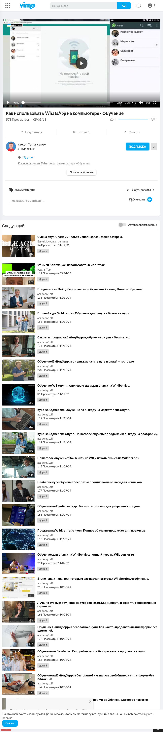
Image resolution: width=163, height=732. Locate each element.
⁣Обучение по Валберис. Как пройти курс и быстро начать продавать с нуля (91, 651)
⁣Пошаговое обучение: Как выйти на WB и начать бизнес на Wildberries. (88, 458)
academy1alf (45, 293)
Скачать (134, 132)
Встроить (84, 132)
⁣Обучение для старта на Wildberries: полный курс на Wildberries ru (85, 554)
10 (134, 103)
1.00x (128, 103)
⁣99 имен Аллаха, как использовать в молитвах (71, 265)
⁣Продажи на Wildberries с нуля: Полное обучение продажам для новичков (91, 530)
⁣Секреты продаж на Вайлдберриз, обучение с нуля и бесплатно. (83, 337)
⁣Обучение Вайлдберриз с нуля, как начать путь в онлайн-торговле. (85, 361)
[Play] (8, 103)
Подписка (137, 146)
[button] (152, 5)
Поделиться (33, 132)
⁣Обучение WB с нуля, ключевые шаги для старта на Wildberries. (83, 385)
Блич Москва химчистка (52, 241)
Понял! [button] (10, 723)
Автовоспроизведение (142, 224)
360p (147, 87)
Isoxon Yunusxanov (31, 144)
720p (147, 93)
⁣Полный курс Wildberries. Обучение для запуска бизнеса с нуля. (83, 313)
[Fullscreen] (154, 103)
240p (148, 103)
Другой (28, 157)
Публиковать (138, 199)
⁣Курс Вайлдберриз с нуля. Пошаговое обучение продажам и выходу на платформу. (97, 434)
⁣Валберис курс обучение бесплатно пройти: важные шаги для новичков (89, 482)
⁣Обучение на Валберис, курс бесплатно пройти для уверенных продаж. (89, 506)
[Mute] (141, 103)
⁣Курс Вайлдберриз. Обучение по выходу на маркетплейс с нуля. (83, 409)
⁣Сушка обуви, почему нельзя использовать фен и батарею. (80, 236)
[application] (81, 63)
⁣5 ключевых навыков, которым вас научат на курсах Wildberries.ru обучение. (93, 578)
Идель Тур (44, 269)
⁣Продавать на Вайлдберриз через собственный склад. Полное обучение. (90, 289)
